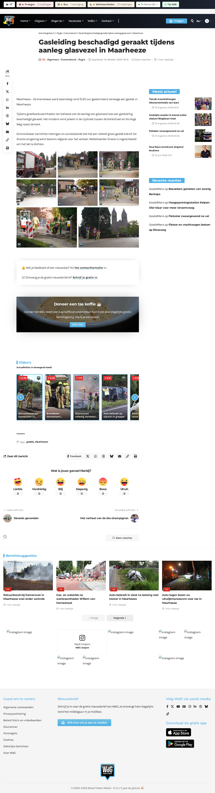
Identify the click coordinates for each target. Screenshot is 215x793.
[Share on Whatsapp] (7, 100)
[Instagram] (190, 707)
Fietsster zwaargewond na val (166, 131)
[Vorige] (20, 397)
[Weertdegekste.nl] (9, 21)
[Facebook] (167, 707)
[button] (118, 21)
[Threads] (201, 707)
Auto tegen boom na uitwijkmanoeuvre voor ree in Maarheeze (182, 598)
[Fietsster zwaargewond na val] (203, 135)
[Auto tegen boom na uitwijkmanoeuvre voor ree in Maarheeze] (187, 575)
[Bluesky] (206, 707)
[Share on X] (7, 92)
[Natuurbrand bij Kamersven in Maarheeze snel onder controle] (28, 575)
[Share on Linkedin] (7, 108)
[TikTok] (168, 714)
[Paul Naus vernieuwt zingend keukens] (203, 151)
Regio (81, 59)
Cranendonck (68, 59)
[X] (172, 707)
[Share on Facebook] (7, 84)
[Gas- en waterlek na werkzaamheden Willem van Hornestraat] (81, 575)
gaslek (30, 441)
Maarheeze (41, 441)
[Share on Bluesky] (7, 124)
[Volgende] (135, 397)
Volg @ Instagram (82, 646)
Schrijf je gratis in (85, 277)
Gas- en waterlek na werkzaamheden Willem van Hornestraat (75, 598)
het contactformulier (89, 268)
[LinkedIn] (195, 707)
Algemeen (53, 59)
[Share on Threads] (7, 116)
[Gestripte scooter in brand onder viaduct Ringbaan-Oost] (203, 119)
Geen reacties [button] (124, 537)
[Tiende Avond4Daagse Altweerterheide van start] (203, 103)
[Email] (7, 132)
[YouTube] (178, 707)
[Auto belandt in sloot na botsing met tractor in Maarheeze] (134, 575)
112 (43, 59)
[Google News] (184, 707)
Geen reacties (143, 59)
